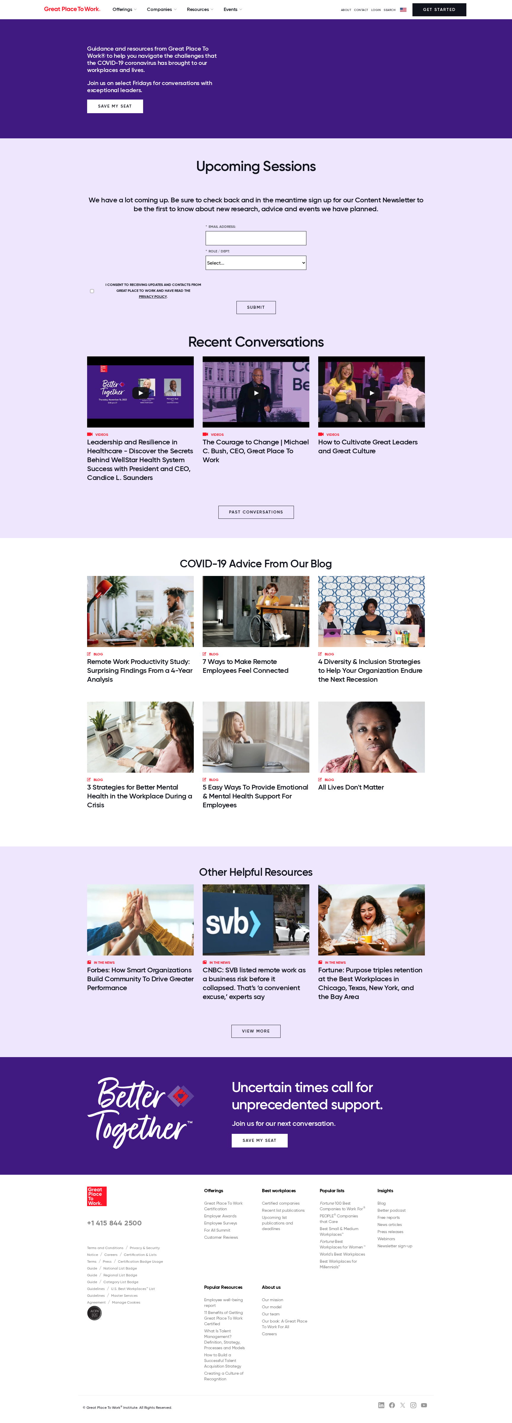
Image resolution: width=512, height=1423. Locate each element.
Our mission (272, 1299)
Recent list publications (283, 1210)
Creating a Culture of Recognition (224, 1376)
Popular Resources (223, 1287)
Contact (361, 10)
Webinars (386, 1238)
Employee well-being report (223, 1302)
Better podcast (391, 1210)
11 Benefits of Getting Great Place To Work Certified (223, 1318)
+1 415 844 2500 (114, 1223)
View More (256, 1031)
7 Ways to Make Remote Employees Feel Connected (245, 666)
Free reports (388, 1217)
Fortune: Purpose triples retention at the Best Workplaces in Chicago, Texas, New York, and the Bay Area (370, 983)
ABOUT (346, 10)
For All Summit (217, 1230)
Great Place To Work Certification (223, 1206)
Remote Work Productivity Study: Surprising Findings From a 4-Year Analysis (139, 670)
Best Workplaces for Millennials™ (338, 1264)
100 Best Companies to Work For (342, 1206)
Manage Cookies (126, 1302)
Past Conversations (256, 512)
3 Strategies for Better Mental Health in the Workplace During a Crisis (139, 796)
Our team (271, 1314)
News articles (389, 1224)
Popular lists (332, 1190)
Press (107, 1261)
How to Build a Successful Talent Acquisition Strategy (222, 1360)
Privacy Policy (153, 296)
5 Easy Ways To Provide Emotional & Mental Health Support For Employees (255, 796)
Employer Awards (220, 1216)
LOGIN (376, 10)
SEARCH (390, 10)
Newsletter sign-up (394, 1245)
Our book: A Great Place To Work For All (284, 1324)
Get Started (439, 9)
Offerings (213, 1190)
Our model (271, 1306)
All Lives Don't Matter (351, 787)
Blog (381, 1203)
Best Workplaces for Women (342, 1244)
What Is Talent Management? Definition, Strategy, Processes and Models (224, 1339)
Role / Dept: (218, 251)
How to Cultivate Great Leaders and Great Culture (368, 446)
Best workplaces (279, 1190)
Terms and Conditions (105, 1248)
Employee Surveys (220, 1223)
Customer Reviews (221, 1237)
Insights (385, 1190)
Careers (111, 1255)
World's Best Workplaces (342, 1254)
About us (271, 1287)
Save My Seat (115, 106)
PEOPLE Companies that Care (339, 1218)
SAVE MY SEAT (260, 1140)
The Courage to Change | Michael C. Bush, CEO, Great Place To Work (256, 451)
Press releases (390, 1231)
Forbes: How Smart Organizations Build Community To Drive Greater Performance (140, 979)
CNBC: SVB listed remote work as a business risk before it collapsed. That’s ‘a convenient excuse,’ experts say (254, 983)
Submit (256, 307)
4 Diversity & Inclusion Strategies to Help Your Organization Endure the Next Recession (370, 670)
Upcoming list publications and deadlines (277, 1223)
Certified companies (280, 1203)
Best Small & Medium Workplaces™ (339, 1231)
